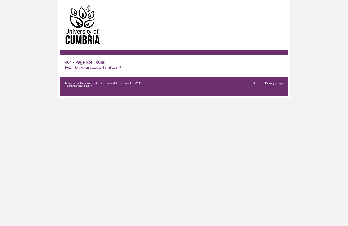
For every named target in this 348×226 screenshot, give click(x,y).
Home (257, 83)
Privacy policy (274, 83)
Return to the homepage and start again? (93, 67)
